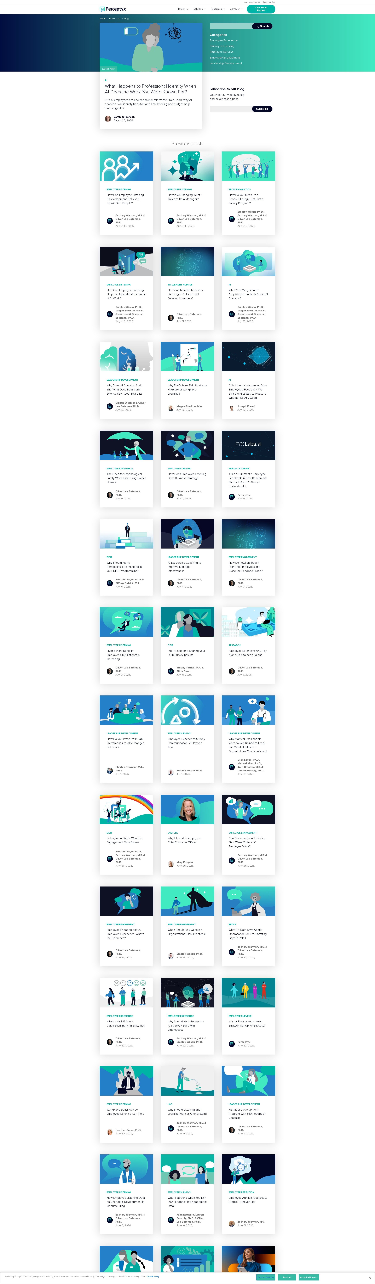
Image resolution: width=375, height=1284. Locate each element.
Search (264, 26)
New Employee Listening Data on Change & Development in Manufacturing (126, 1201)
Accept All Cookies (309, 1277)
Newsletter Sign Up (252, 2)
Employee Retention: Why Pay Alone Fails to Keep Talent (248, 652)
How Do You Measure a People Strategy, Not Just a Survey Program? (246, 199)
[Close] (370, 1278)
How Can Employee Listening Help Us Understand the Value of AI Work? (126, 294)
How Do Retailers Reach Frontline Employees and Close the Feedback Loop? (246, 566)
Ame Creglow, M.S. (249, 767)
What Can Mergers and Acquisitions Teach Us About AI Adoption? (248, 294)
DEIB (109, 557)
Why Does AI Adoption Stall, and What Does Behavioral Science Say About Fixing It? (124, 389)
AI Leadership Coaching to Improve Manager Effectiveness (184, 566)
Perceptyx (243, 495)
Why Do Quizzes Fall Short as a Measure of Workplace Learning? (187, 389)
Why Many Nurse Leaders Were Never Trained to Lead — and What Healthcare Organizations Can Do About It (248, 745)
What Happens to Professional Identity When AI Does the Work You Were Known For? (150, 89)
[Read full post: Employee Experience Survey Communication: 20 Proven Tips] (187, 710)
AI (106, 80)
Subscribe (262, 109)
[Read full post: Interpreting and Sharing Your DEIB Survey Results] (187, 622)
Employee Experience (224, 40)
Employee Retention (241, 1192)
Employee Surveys (221, 51)
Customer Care (268, 2)
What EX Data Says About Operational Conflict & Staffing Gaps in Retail (248, 934)
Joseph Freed (246, 406)
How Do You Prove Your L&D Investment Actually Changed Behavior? (126, 743)
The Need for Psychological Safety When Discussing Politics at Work (126, 478)
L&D (170, 1104)
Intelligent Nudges (180, 285)
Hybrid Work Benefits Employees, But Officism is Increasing (123, 655)
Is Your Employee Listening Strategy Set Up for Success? (247, 1023)
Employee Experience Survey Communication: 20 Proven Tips (186, 743)
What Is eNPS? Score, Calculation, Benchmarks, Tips (126, 1023)
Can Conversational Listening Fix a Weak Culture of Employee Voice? (247, 842)
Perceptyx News (239, 468)
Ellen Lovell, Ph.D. (248, 760)
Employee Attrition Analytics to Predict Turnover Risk (248, 1199)
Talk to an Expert (261, 9)
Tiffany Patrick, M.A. (127, 583)
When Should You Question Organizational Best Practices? (187, 931)
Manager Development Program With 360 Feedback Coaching (247, 1113)
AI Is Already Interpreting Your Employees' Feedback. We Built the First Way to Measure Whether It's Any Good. (248, 391)
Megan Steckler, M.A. (189, 406)
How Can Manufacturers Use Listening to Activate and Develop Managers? (186, 294)
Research (235, 645)
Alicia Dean (183, 671)
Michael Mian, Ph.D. (249, 763)
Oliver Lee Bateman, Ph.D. (189, 316)
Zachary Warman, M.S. (129, 215)
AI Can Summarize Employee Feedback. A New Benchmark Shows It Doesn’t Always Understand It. (248, 480)
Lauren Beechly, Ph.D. (250, 770)
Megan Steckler (125, 310)
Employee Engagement (225, 57)
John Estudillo (185, 1214)
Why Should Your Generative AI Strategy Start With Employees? (186, 1025)
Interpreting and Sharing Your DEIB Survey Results (186, 652)
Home (103, 18)
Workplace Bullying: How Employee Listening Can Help (125, 1111)
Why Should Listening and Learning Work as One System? (187, 1111)
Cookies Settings (266, 1277)
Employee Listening (222, 46)
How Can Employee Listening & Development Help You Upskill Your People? (125, 199)
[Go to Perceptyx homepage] (113, 9)
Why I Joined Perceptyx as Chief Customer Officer (184, 840)
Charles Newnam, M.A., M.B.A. (129, 769)
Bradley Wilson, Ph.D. (250, 212)
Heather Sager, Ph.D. (128, 579)
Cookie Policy (153, 1277)
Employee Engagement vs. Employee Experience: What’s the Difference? (125, 934)
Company (235, 9)
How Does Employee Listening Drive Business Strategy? (187, 476)
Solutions (198, 9)
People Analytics (240, 189)
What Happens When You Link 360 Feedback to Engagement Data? (187, 1201)
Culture (173, 833)
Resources (216, 9)
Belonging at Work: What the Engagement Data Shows (125, 840)
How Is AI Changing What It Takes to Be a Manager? (185, 197)
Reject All (287, 1277)
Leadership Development (226, 63)
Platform (181, 9)
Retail (232, 924)
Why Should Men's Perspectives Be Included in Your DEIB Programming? (124, 566)
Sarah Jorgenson (124, 117)
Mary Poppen (185, 862)
